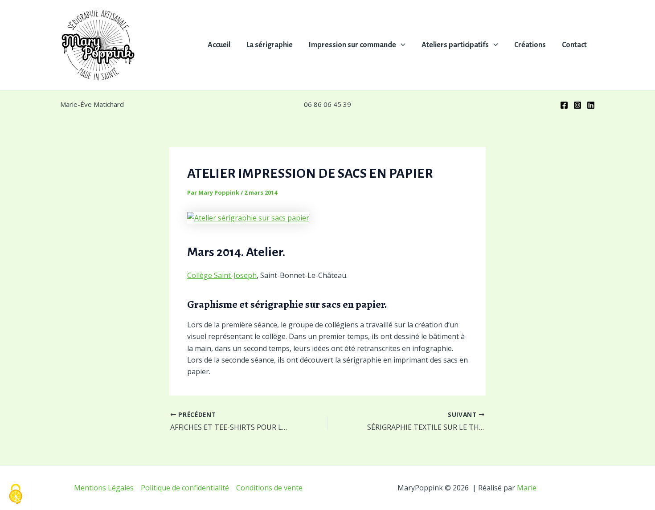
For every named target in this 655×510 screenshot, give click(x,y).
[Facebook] (564, 105)
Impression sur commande (352, 45)
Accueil (219, 45)
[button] (400, 45)
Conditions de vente (269, 488)
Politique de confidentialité (185, 488)
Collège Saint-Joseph (222, 275)
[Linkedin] (591, 105)
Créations (530, 45)
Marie (526, 488)
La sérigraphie (269, 45)
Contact (574, 45)
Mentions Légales (104, 488)
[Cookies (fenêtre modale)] (15, 494)
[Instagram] (577, 105)
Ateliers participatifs (455, 45)
